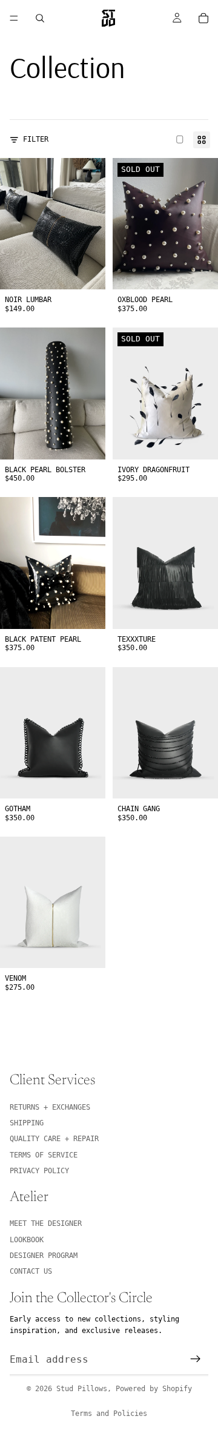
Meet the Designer (46, 1223)
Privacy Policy (39, 1171)
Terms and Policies (109, 1413)
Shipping (27, 1123)
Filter (35, 139)
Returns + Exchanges (50, 1107)
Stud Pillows (81, 1388)
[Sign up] (195, 1359)
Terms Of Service (44, 1155)
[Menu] (14, 18)
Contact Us (31, 1272)
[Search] (40, 18)
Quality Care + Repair (54, 1139)
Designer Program (44, 1255)
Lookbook (27, 1240)
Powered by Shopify (154, 1388)
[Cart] (203, 18)
